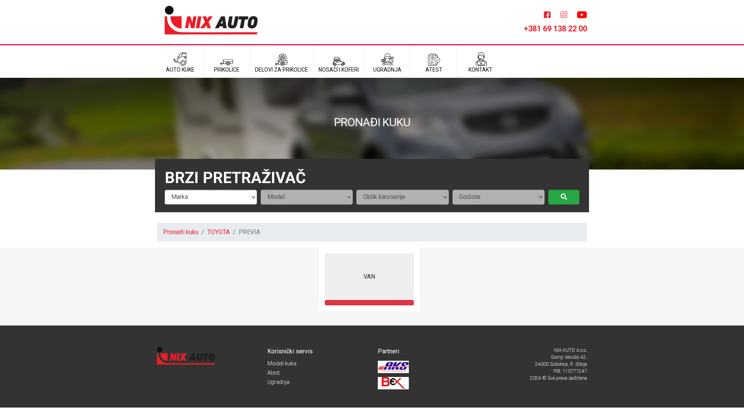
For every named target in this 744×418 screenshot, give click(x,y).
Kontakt (480, 70)
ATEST (434, 70)
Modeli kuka (281, 363)
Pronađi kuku (180, 232)
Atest (273, 373)
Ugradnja (278, 382)
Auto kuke (180, 70)
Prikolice (226, 70)
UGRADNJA (387, 70)
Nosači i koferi (339, 70)
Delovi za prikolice (281, 70)
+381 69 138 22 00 (555, 28)
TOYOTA (218, 232)
